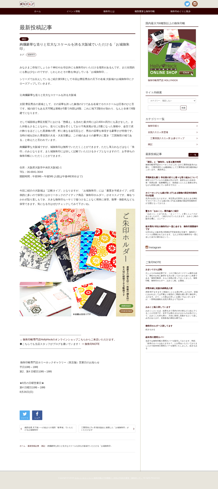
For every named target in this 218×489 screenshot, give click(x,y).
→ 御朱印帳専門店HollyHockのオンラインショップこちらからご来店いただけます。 (68, 339)
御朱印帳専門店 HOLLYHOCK (163, 80)
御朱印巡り (153, 126)
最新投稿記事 (33, 446)
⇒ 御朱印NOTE (91, 343)
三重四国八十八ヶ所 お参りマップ (167, 138)
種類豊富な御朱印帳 (145, 11)
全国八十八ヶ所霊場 (158, 132)
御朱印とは (109, 11)
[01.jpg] (77, 262)
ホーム (37, 11)
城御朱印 (31, 55)
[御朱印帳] (172, 53)
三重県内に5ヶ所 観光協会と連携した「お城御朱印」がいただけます (105, 428)
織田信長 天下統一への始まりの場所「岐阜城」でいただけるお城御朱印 (49, 428)
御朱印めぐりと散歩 (180, 11)
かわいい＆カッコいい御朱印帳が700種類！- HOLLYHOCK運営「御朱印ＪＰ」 (109, 478)
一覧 (194, 155)
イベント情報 (73, 11)
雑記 (24, 39)
